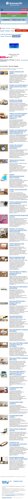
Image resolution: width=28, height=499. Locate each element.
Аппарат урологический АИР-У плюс (18, 190)
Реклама (24, 9)
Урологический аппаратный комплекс (17, 429)
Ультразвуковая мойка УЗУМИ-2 (16, 416)
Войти (14, 16)
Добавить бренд (21, 30)
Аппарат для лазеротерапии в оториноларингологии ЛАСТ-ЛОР (18, 86)
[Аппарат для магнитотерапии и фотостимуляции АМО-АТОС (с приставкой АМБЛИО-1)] (4, 118)
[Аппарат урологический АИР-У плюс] (4, 194)
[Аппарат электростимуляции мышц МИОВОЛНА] (4, 206)
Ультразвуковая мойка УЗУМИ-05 (16, 388)
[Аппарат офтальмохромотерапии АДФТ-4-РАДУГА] (4, 181)
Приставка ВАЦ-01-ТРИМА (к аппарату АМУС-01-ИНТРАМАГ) (18, 273)
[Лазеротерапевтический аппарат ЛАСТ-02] (4, 249)
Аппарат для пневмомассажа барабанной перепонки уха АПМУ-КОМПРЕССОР (18, 131)
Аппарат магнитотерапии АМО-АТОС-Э (17, 160)
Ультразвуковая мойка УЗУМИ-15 (16, 402)
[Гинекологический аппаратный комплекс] (4, 223)
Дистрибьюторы (10, 34)
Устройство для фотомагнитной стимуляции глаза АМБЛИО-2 (18, 444)
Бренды (8, 30)
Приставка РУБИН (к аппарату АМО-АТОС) (18, 358)
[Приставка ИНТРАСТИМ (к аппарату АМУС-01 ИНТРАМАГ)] (4, 305)
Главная (2, 30)
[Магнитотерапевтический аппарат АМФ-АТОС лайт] (4, 261)
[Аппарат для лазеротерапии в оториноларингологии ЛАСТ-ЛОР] (4, 90)
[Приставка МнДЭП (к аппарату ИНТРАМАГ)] (4, 335)
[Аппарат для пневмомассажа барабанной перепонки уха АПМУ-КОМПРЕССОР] (4, 134)
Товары (2, 36)
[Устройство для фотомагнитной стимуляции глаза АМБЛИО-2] (4, 446)
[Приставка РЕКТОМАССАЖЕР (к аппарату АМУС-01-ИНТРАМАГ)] (4, 347)
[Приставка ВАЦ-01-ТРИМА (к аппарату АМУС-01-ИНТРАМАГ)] (4, 276)
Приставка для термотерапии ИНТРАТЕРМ (18, 287)
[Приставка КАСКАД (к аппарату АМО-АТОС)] (4, 320)
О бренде (2, 34)
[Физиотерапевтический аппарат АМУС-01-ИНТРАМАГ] (4, 463)
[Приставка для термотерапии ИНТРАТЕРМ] (4, 291)
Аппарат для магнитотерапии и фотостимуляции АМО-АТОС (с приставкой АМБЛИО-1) (18, 116)
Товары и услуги (16, 19)
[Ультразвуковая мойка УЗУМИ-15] (4, 406)
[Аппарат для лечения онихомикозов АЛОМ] (4, 104)
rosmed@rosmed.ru (10, 495)
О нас (10, 481)
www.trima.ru (14, 55)
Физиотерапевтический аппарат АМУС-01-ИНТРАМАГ (18, 458)
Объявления (8, 36)
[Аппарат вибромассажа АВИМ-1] (4, 74)
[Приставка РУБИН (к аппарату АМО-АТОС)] (4, 364)
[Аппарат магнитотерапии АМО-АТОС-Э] (4, 163)
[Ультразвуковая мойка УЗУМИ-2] (4, 419)
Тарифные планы (18, 481)
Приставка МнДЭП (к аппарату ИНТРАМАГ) (18, 330)
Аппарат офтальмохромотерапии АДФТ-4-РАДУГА (16, 176)
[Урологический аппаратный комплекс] (4, 436)
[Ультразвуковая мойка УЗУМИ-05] (4, 392)
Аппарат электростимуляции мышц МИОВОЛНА (18, 202)
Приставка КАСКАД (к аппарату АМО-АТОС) (16, 316)
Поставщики (18, 34)
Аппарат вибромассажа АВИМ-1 (16, 72)
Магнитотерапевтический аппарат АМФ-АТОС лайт (17, 257)
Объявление (6, 19)
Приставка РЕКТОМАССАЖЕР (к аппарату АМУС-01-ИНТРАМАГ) (18, 344)
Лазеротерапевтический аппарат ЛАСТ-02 (16, 244)
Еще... (23, 19)
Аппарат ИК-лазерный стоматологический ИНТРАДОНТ (16, 146)
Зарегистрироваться (14, 13)
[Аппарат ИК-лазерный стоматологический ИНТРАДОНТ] (4, 151)
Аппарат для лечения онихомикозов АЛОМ (15, 100)
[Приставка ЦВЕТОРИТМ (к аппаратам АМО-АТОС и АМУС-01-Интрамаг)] (4, 377)
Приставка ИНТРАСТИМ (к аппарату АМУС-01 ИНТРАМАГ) (17, 302)
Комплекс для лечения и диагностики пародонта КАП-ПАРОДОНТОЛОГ (18, 230)
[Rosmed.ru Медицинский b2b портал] (14, 5)
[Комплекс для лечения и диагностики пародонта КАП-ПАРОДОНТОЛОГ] (4, 237)
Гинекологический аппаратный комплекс (18, 216)
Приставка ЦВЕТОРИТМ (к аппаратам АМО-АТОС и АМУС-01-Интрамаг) (17, 373)
